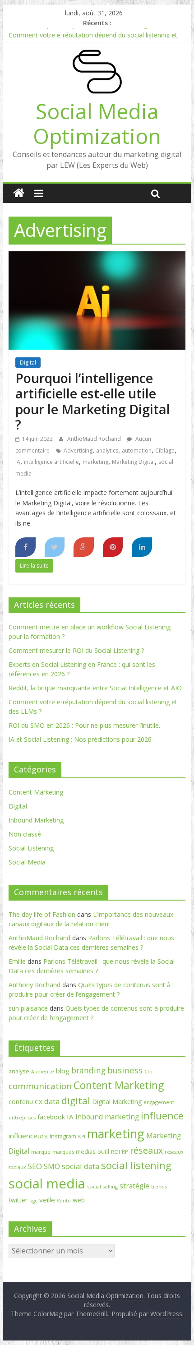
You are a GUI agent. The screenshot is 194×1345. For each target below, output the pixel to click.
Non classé (25, 834)
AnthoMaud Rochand (94, 439)
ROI (115, 1151)
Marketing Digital (133, 462)
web (79, 1200)
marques (63, 1151)
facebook (51, 1117)
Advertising (78, 450)
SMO (52, 1166)
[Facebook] (25, 547)
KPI (81, 1136)
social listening (136, 1165)
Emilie (17, 961)
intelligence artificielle (51, 462)
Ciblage (165, 450)
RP (125, 1151)
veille (47, 1199)
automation (137, 450)
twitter (18, 1200)
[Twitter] (55, 547)
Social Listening (31, 848)
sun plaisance (28, 1008)
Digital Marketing (117, 1101)
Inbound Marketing (36, 820)
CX (38, 1102)
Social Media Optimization (97, 123)
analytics (107, 450)
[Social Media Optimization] (19, 193)
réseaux (146, 1150)
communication (40, 1086)
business (125, 1070)
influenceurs (28, 1135)
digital (75, 1100)
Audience (42, 1071)
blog (62, 1070)
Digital (28, 362)
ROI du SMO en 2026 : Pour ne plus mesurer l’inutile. (84, 725)
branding (88, 1070)
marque (41, 1151)
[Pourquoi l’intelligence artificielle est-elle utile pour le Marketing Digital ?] (97, 257)
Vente (64, 1200)
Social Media (27, 862)
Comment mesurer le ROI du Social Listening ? (76, 650)
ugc (33, 1200)
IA (17, 462)
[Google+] (84, 547)
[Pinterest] (113, 547)
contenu (21, 1101)
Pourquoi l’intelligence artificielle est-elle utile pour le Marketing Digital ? (92, 401)
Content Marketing (36, 792)
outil (103, 1151)
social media (47, 1183)
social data (80, 1166)
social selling (102, 1186)
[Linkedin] (142, 547)
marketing (95, 462)
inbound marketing (107, 1117)
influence (162, 1115)
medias (86, 1151)
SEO (35, 1166)
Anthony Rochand (34, 984)
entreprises (22, 1117)
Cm (148, 1071)
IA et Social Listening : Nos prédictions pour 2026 (80, 739)
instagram (63, 1136)
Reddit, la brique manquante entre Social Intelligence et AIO (95, 31)
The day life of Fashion (42, 914)
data (52, 1101)
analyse (19, 1071)
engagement (158, 1102)
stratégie (134, 1186)
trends (159, 1186)
